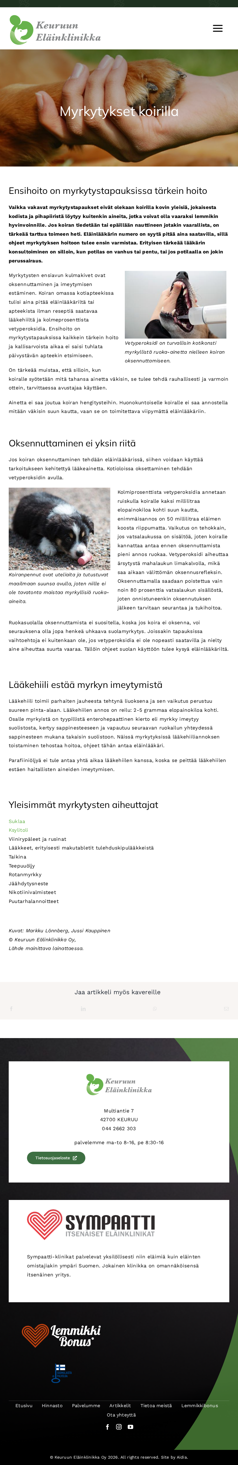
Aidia (182, 1457)
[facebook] (107, 1427)
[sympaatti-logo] (91, 1211)
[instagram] (119, 1427)
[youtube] (130, 1427)
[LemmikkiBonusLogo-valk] (61, 1322)
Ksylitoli (18, 830)
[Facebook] (11, 1009)
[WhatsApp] (155, 1009)
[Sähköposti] (226, 1009)
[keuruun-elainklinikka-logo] (55, 17)
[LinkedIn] (83, 1009)
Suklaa (17, 821)
